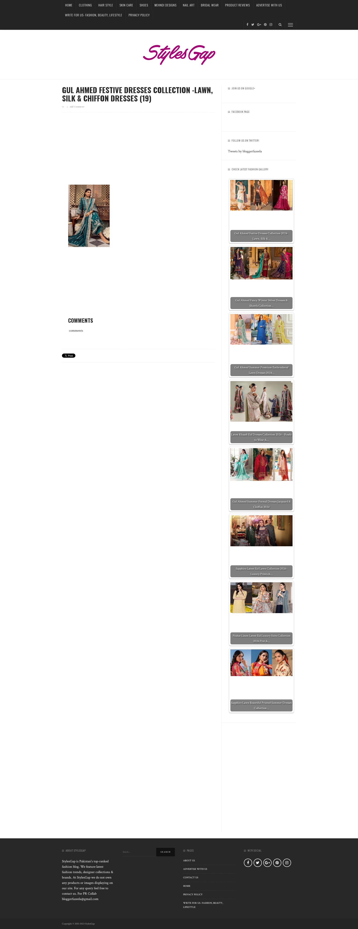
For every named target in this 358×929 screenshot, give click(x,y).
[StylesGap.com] (179, 53)
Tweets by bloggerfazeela (245, 151)
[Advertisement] (138, 152)
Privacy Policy (139, 15)
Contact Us (190, 877)
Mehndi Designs (166, 5)
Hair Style (105, 5)
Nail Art (189, 5)
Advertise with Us (269, 5)
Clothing (85, 5)
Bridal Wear (210, 5)
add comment (77, 106)
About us (189, 860)
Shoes (144, 5)
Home (69, 5)
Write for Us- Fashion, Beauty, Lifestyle (93, 15)
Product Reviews (237, 5)
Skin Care (126, 5)
